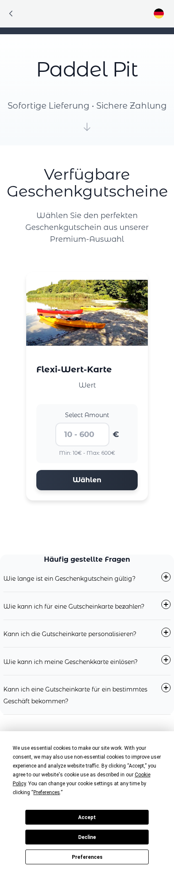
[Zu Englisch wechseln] (158, 13)
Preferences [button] (46, 792)
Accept (87, 817)
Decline (87, 837)
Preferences (87, 857)
